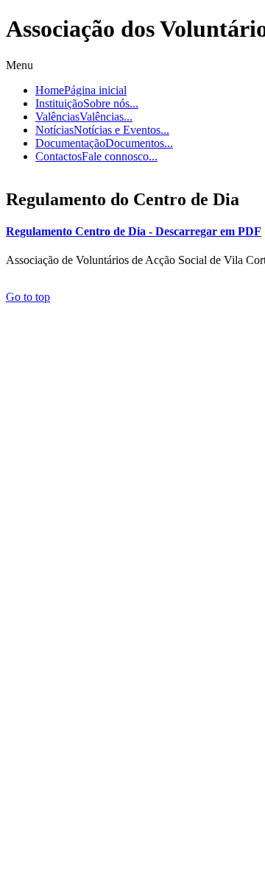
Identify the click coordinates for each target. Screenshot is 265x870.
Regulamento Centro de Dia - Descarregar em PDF (133, 231)
